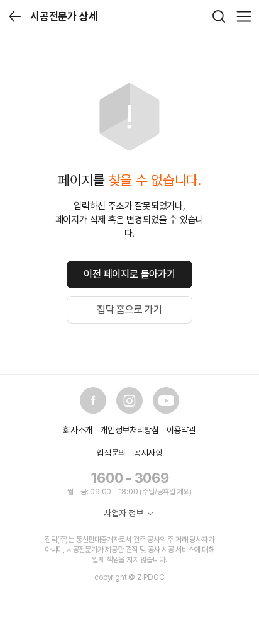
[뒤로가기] (15, 16)
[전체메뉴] (244, 16)
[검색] (219, 16)
